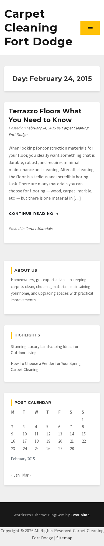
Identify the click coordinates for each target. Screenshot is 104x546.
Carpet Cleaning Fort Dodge (38, 27)
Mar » (26, 475)
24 (25, 448)
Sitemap (64, 537)
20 (60, 441)
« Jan (15, 475)
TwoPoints (80, 514)
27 (60, 448)
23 (13, 448)
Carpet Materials (38, 228)
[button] (90, 27)
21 (72, 441)
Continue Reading (32, 213)
